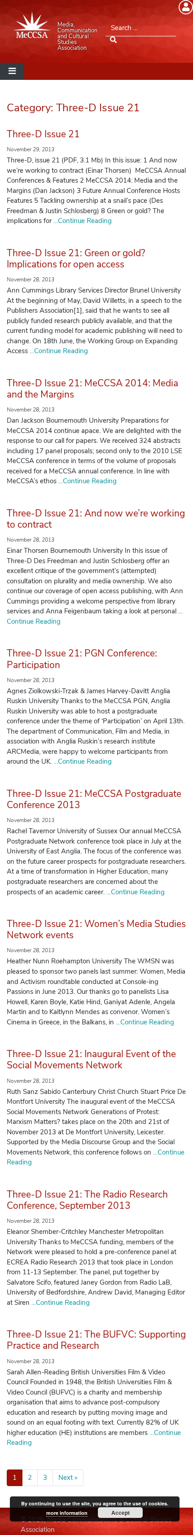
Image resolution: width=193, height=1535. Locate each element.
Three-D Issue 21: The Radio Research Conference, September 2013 (87, 1200)
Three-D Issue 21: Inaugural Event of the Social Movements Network (91, 1059)
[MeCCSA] (32, 25)
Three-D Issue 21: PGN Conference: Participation (82, 659)
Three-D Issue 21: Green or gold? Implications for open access (76, 259)
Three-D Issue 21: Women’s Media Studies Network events (96, 929)
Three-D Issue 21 (43, 134)
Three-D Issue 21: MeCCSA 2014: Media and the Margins (92, 389)
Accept (120, 1513)
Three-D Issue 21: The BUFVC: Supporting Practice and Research (96, 1340)
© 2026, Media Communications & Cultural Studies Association (96, 1525)
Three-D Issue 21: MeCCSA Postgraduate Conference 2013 (94, 799)
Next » (68, 1477)
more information (67, 1512)
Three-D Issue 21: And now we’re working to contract (96, 519)
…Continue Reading (82, 220)
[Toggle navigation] (12, 71)
